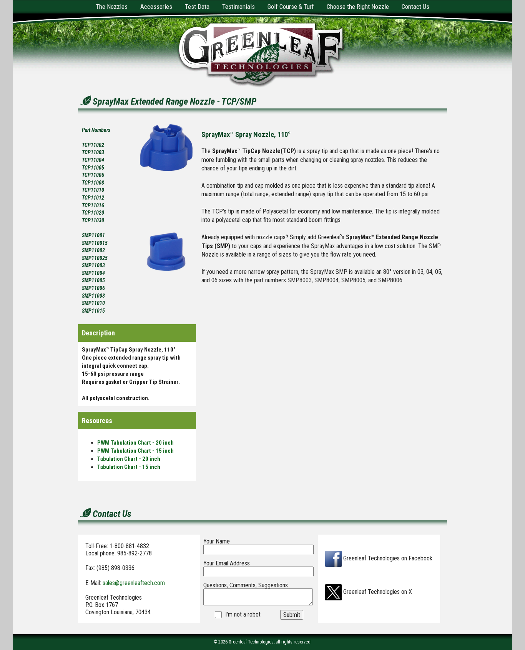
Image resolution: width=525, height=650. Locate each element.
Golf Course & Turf (290, 6)
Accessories (156, 6)
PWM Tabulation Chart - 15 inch (135, 450)
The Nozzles (112, 6)
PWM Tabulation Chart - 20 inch (135, 442)
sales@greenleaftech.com (134, 583)
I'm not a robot (243, 615)
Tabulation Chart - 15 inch (128, 466)
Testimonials (238, 6)
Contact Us (415, 6)
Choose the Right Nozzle (358, 6)
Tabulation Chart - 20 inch (128, 458)
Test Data (197, 6)
